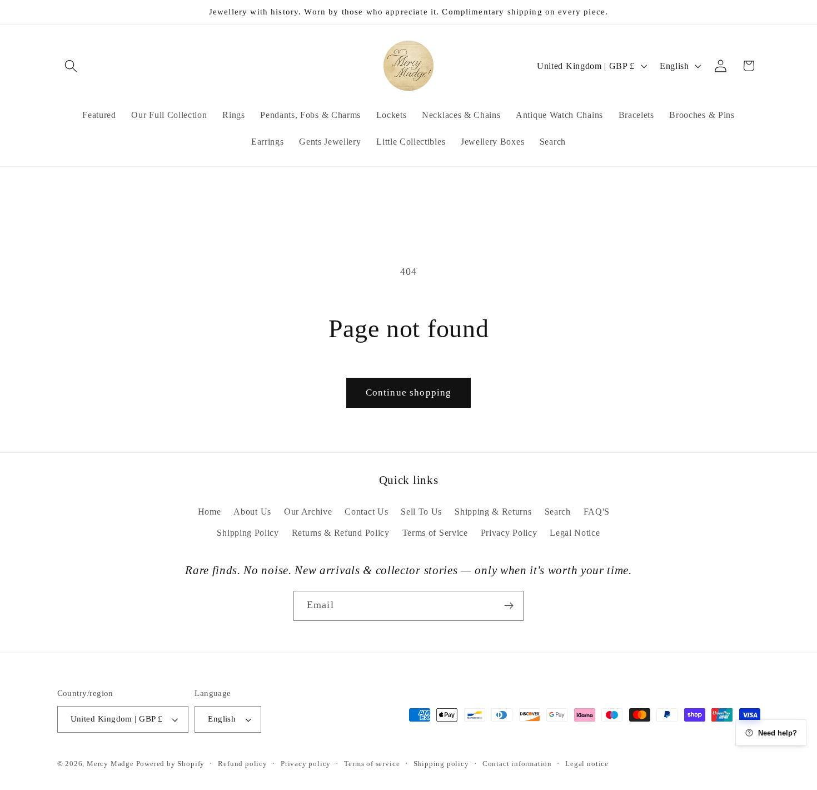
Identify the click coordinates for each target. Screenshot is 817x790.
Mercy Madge (111, 764)
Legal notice (587, 764)
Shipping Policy (247, 532)
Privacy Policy (509, 532)
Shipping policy (441, 764)
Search (558, 511)
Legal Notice (575, 532)
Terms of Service (435, 532)
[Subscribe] (509, 606)
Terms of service (372, 764)
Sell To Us (421, 511)
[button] (71, 66)
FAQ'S (597, 511)
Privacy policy (306, 764)
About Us (252, 511)
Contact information (517, 764)
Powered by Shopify (170, 764)
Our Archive (308, 511)
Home (209, 511)
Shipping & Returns (493, 511)
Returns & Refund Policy (341, 532)
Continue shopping (409, 392)
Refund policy (242, 764)
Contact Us (366, 511)
